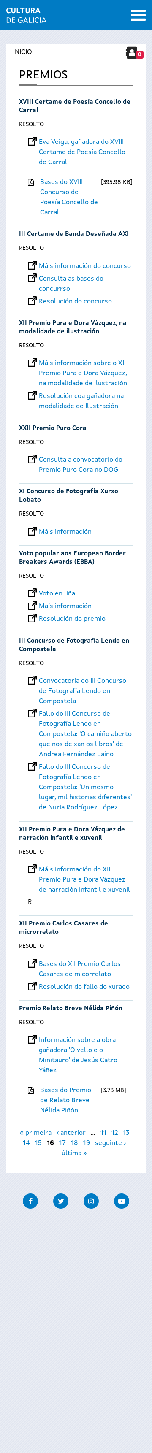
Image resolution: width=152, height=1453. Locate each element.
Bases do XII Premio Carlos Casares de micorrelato (80, 964)
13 (126, 1133)
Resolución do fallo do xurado (84, 987)
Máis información (65, 532)
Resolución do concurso (75, 301)
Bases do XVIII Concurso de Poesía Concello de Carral (69, 197)
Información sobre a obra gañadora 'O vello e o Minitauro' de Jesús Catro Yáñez (78, 1040)
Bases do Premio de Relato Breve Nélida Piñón (65, 1100)
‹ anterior (71, 1133)
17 (62, 1143)
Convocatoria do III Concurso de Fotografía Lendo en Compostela (82, 681)
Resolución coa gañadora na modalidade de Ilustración (81, 396)
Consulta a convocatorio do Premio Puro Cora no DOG (80, 460)
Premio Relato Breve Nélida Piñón (70, 1009)
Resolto (31, 124)
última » (74, 1153)
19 (86, 1143)
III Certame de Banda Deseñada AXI (74, 234)
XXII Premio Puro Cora (53, 428)
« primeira (36, 1133)
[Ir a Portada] (26, 17)
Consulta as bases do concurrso (71, 279)
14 (26, 1143)
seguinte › (110, 1143)
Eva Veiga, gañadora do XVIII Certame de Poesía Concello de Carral (82, 142)
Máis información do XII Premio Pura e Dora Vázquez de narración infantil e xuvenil (84, 869)
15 (38, 1143)
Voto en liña (57, 593)
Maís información (65, 606)
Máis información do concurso (85, 266)
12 (114, 1133)
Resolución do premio (72, 619)
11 (103, 1133)
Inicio (22, 52)
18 (74, 1143)
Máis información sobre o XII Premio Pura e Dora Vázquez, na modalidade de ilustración (83, 363)
